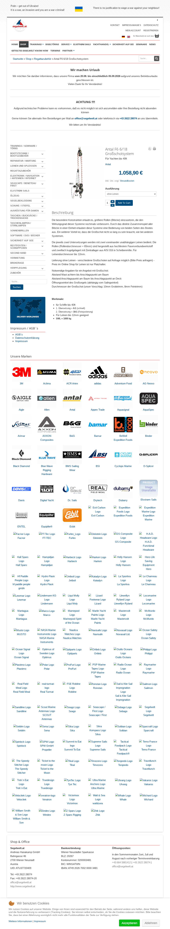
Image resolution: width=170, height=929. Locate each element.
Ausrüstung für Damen (24, 210)
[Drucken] (154, 149)
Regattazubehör (42, 58)
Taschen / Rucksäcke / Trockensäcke (23, 216)
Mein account (133, 30)
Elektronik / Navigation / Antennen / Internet (24, 177)
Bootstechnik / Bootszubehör (19, 154)
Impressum (21, 341)
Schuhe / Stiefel (20, 205)
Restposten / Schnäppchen (18, 246)
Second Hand (18, 253)
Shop (28, 58)
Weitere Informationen (20, 921)
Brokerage (17, 263)
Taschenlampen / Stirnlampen (20, 224)
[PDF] (150, 149)
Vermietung (17, 258)
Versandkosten (127, 181)
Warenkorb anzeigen (157, 36)
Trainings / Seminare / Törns (23, 147)
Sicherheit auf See (22, 240)
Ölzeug (14, 195)
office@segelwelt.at (86, 118)
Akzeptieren (129, 923)
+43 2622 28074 (128, 118)
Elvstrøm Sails (19, 191)
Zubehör (15, 273)
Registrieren (150, 30)
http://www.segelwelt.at (22, 886)
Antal (108, 164)
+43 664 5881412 (121, 862)
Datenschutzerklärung (27, 337)
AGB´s (19, 334)
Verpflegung (18, 268)
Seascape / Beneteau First (23, 184)
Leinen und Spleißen (23, 166)
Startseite (18, 58)
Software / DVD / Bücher (25, 235)
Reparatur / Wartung (23, 161)
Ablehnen (151, 923)
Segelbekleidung (21, 200)
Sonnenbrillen (19, 230)
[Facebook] (157, 20)
